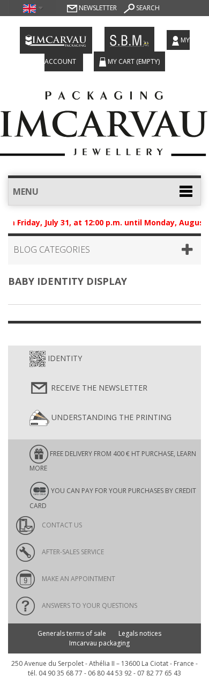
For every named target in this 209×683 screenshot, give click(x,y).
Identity (64, 358)
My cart (133, 61)
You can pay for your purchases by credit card (112, 498)
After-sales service (72, 551)
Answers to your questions (88, 605)
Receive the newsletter (98, 388)
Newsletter (97, 7)
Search (147, 7)
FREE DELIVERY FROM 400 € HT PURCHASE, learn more (112, 461)
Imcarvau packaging (99, 643)
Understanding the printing (110, 417)
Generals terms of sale (72, 633)
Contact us (61, 525)
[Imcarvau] (104, 120)
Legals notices (139, 633)
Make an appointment (77, 578)
